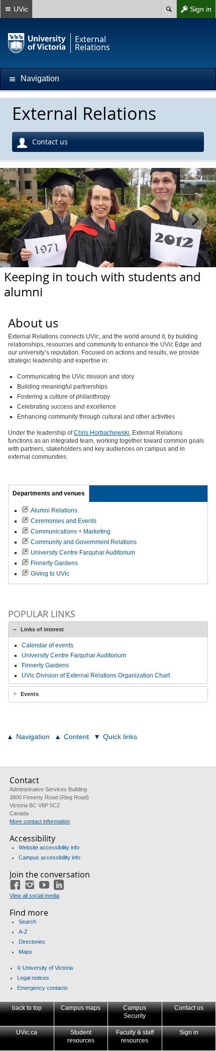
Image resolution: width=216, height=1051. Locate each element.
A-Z (23, 932)
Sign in (193, 11)
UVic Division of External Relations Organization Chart (96, 675)
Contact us (50, 141)
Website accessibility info (49, 847)
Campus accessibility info (49, 857)
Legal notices (33, 978)
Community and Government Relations (84, 542)
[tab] (108, 629)
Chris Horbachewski (101, 432)
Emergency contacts (42, 988)
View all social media (34, 896)
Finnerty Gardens (54, 563)
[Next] (195, 220)
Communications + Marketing (71, 531)
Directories (32, 942)
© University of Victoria (45, 968)
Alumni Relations (54, 510)
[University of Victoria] (37, 43)
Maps (25, 952)
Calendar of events (47, 645)
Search (27, 922)
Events (30, 694)
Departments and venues (49, 493)
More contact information (40, 821)
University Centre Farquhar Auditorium (83, 552)
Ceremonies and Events (63, 520)
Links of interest (42, 629)
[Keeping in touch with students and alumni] (108, 217)
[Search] (168, 9)
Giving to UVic (50, 573)
